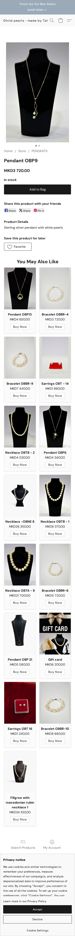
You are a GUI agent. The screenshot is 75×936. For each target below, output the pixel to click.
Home (8, 151)
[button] (28, 20)
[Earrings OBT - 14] (55, 358)
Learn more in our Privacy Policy (24, 901)
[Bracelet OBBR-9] (20, 358)
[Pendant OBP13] (20, 288)
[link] (37, 10)
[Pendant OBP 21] (20, 633)
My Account (52, 848)
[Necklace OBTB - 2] (20, 427)
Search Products (23, 848)
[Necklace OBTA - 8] (20, 564)
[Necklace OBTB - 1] (55, 496)
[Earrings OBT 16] (20, 703)
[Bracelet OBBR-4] (55, 288)
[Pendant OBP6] (55, 427)
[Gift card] (55, 633)
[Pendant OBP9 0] (37, 92)
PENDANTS (39, 151)
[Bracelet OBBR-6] (55, 564)
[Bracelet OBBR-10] (55, 703)
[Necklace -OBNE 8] (20, 496)
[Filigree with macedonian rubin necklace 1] (20, 772)
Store (22, 151)
